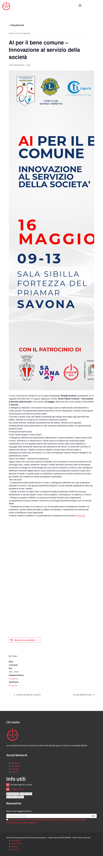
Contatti (15, 849)
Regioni (14, 846)
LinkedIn (15, 769)
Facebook (15, 763)
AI (9, 685)
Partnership (16, 843)
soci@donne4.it (17, 789)
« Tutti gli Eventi (16, 25)
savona (14, 685)
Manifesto (15, 840)
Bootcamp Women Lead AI (28, 694)
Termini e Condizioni (16, 797)
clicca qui (81, 515)
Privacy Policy (13, 794)
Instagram (15, 766)
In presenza (13, 678)
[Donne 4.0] (6, 5)
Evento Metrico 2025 (82, 694)
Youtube (14, 772)
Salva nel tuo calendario (25, 640)
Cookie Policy (26, 794)
